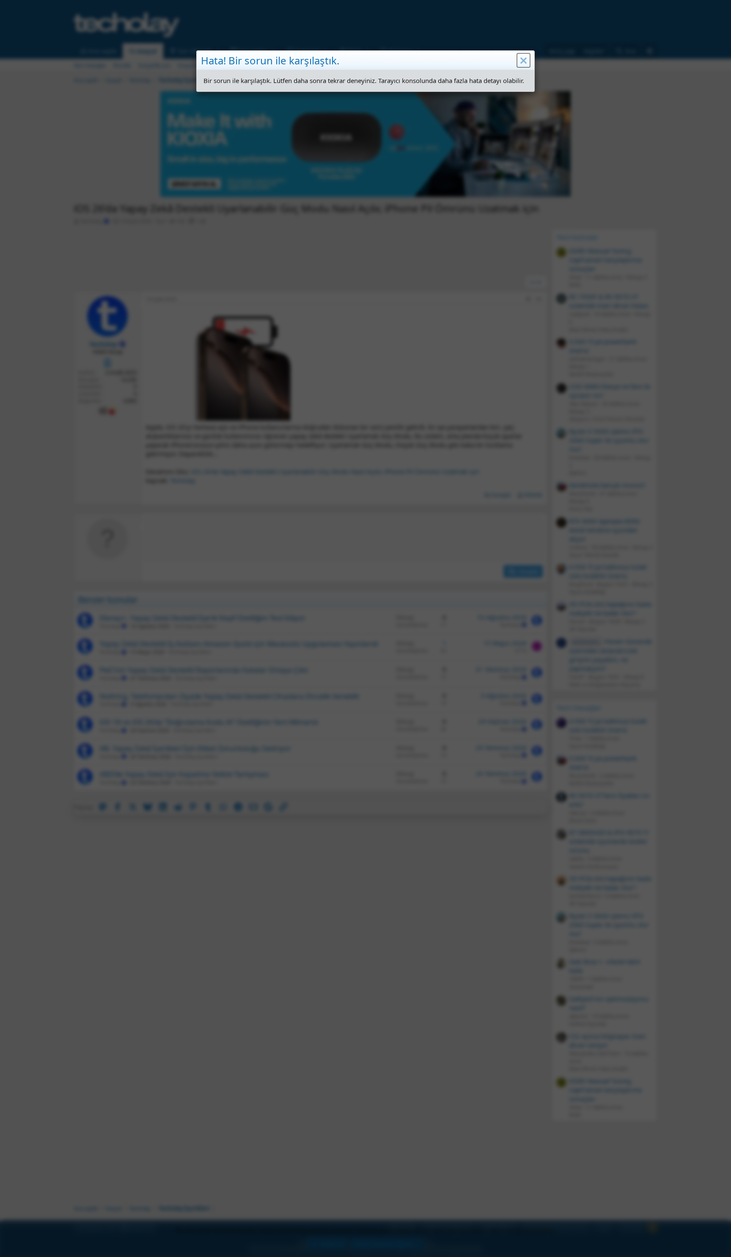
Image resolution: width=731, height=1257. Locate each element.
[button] (523, 60)
